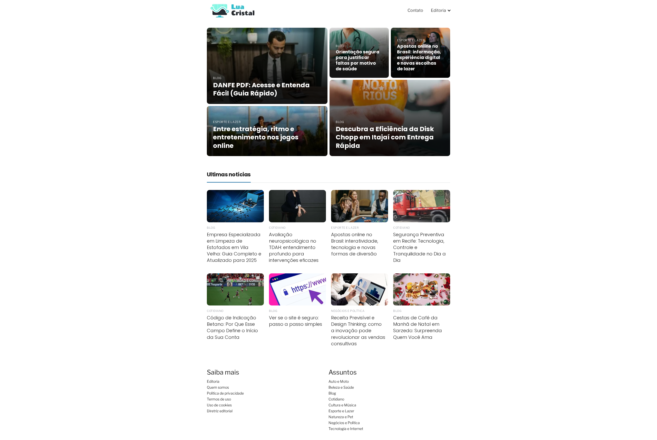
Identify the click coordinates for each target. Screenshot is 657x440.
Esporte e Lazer (341, 411)
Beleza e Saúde (341, 387)
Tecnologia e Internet (345, 428)
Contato (415, 10)
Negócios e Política (344, 422)
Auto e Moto (338, 381)
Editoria (438, 10)
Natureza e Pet (340, 417)
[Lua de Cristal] (232, 10)
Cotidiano (336, 399)
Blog (332, 393)
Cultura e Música (342, 405)
